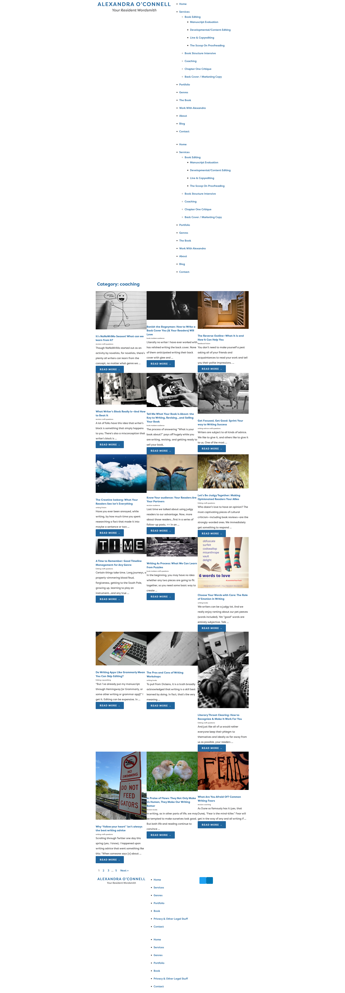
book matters (152, 338)
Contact (184, 131)
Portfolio (184, 84)
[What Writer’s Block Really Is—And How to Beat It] (121, 403)
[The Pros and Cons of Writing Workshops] (172, 664)
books (205, 603)
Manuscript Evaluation (204, 22)
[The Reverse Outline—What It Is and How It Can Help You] (223, 328)
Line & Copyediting (202, 37)
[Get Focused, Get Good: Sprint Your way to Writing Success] (223, 413)
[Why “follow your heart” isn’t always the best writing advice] (121, 818)
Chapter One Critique (198, 69)
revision (98, 344)
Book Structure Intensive (200, 53)
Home (183, 4)
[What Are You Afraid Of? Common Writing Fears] (223, 789)
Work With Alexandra (192, 108)
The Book (185, 100)
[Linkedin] (209, 880)
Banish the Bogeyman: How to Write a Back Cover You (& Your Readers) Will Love (171, 330)
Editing (200, 503)
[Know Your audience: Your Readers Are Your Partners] (172, 490)
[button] (211, 139)
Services (184, 11)
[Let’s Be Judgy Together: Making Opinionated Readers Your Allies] (223, 487)
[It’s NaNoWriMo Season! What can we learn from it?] (121, 328)
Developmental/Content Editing (210, 30)
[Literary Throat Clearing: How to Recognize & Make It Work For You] (223, 707)
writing (98, 507)
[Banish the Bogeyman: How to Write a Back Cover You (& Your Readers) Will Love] (172, 319)
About (183, 116)
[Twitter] (202, 880)
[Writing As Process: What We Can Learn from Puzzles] (172, 555)
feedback (201, 343)
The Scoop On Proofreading (207, 45)
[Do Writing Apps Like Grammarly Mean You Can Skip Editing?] (121, 664)
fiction (207, 343)
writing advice (203, 428)
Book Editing (193, 17)
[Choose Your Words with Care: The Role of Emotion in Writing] (223, 587)
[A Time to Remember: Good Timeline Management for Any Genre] (121, 553)
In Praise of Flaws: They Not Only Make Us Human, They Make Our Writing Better (171, 802)
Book (157, 911)
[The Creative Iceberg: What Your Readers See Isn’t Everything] (121, 492)
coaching (207, 804)
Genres (183, 92)
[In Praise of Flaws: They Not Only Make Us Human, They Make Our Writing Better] (172, 790)
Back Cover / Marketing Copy (203, 76)
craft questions (107, 344)
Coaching (190, 61)
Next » (124, 870)
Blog (182, 123)
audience (160, 338)
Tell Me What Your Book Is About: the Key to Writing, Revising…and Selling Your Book (170, 417)
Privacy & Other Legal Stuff (171, 918)
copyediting (106, 680)
